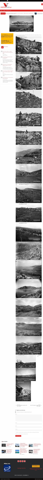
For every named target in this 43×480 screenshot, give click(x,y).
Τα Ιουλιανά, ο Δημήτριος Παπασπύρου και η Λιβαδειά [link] (10, 444)
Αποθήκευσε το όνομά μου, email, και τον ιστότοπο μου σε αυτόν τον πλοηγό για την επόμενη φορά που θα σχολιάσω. (27, 432)
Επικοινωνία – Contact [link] (8, 10)
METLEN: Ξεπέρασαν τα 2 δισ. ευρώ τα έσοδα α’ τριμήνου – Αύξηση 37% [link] (8, 72)
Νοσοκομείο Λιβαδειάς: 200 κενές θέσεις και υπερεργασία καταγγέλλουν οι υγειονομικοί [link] (36, 451)
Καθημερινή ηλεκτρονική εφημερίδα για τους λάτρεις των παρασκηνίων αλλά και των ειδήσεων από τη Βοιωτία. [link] (36, 469)
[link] (42, 4)
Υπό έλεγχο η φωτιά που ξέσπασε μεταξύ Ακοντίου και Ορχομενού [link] (37, 444)
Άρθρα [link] (4, 10)
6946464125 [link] (5, 43)
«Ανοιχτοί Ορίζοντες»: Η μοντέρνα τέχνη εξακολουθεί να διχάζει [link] (8, 52)
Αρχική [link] (1, 10)
